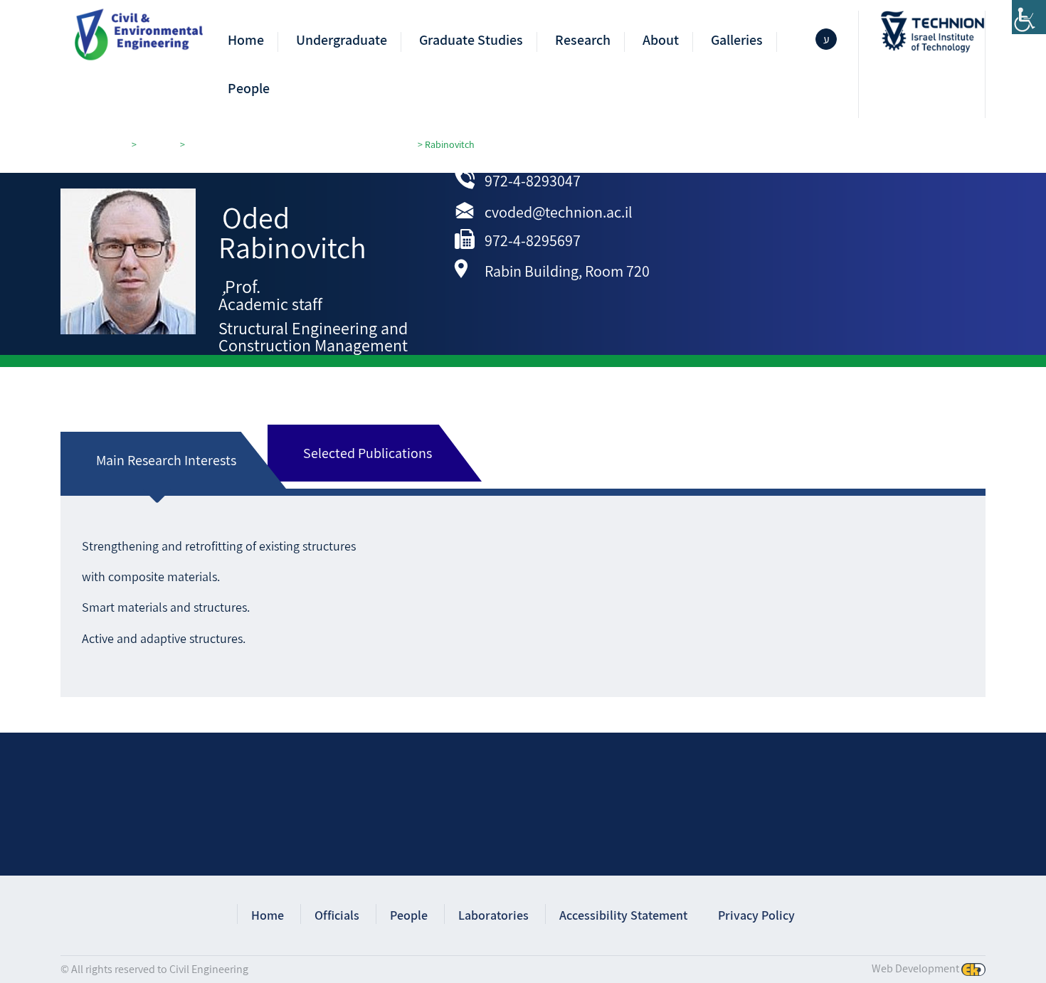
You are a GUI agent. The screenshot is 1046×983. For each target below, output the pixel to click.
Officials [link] (337, 915)
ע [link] (826, 39)
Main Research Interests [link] (166, 460)
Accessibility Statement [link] (623, 915)
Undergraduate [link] (341, 40)
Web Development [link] (915, 968)
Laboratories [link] (493, 915)
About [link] (661, 40)
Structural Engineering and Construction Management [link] (313, 336)
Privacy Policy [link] (756, 915)
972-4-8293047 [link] (533, 181)
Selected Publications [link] (367, 453)
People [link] (249, 88)
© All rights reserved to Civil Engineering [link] (154, 969)
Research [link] (583, 40)
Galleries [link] (737, 40)
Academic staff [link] (270, 303)
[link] (1029, 17)
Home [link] (246, 40)
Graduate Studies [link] (471, 40)
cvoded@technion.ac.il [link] (559, 212)
